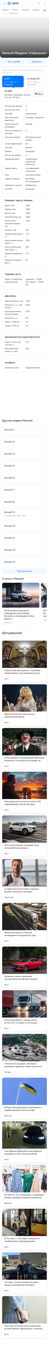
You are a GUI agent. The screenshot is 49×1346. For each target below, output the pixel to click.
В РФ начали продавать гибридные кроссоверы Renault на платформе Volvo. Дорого (19, 614)
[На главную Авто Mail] (15, 3)
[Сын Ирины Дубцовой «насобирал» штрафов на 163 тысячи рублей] (24, 1141)
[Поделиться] (45, 10)
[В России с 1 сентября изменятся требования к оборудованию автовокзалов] (24, 1229)
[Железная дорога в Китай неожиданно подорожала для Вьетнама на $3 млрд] (24, 923)
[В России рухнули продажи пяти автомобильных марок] (24, 835)
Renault (25, 9)
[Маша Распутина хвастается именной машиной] (24, 704)
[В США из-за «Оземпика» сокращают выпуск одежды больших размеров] (24, 1185)
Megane (36, 9)
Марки (16, 9)
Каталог (5, 9)
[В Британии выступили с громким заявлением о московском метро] (24, 661)
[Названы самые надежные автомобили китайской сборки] (24, 967)
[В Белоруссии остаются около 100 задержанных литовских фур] (24, 792)
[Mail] (9, 3)
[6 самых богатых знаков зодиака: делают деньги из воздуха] (24, 879)
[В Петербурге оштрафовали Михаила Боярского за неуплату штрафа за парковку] (24, 748)
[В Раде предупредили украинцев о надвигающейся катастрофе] (24, 1098)
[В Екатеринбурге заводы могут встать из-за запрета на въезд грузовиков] (24, 1010)
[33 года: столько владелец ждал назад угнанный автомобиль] (24, 1272)
